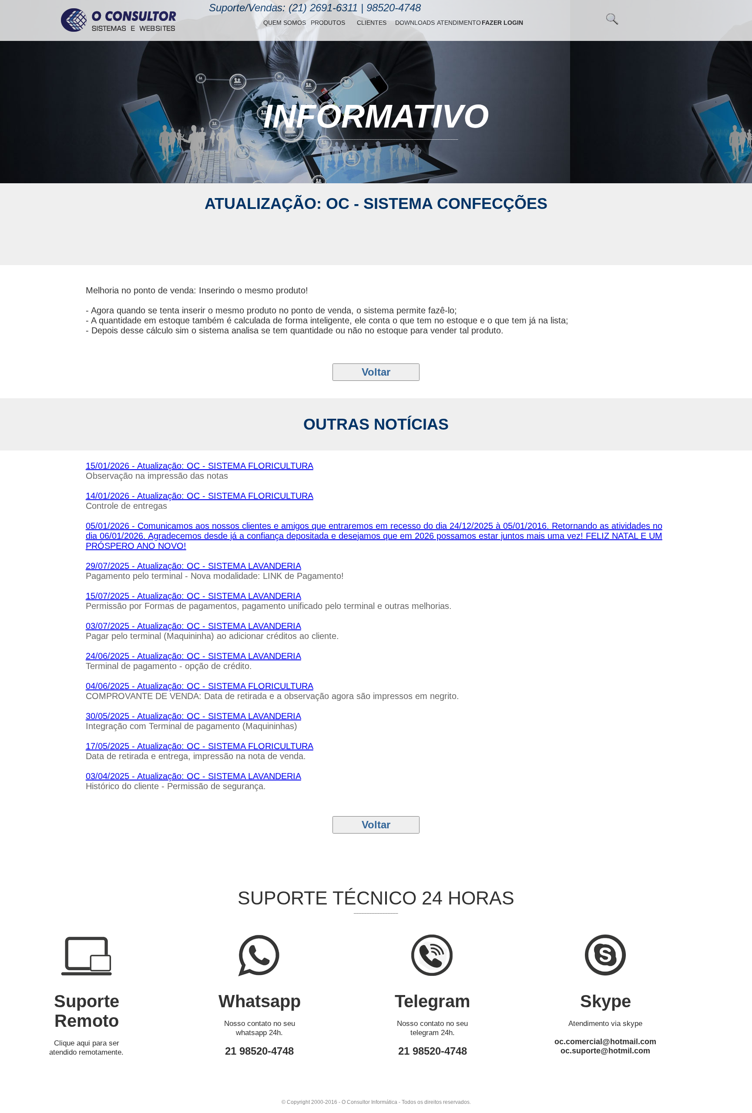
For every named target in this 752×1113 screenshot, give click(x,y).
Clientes (371, 22)
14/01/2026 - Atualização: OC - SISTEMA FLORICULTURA (199, 496)
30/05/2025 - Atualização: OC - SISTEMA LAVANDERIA (193, 716)
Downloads (415, 22)
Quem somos (284, 22)
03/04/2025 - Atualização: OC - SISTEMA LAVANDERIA (193, 776)
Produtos (328, 22)
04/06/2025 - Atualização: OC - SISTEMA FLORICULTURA (199, 686)
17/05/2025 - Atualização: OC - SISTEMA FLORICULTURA (199, 746)
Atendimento (459, 22)
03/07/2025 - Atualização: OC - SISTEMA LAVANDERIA (193, 626)
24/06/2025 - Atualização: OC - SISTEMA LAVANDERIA (193, 656)
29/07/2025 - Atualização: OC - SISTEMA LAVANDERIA (193, 566)
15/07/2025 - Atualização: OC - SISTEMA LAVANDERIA (193, 596)
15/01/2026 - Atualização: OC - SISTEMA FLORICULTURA (199, 466)
